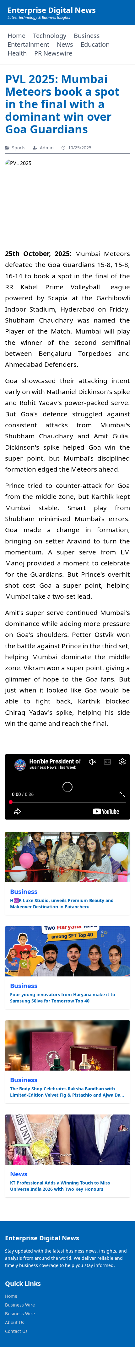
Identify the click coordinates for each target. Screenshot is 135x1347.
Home (16, 35)
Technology (49, 35)
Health (17, 53)
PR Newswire (53, 53)
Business (87, 35)
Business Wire (20, 1305)
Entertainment (28, 44)
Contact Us (16, 1331)
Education (95, 44)
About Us (14, 1322)
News (65, 44)
